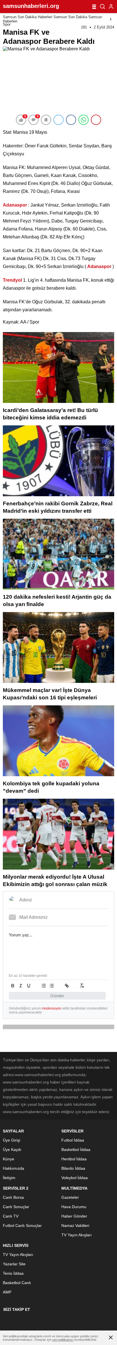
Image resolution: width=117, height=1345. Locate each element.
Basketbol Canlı (17, 1282)
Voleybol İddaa (74, 1177)
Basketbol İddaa (75, 1149)
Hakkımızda (13, 1168)
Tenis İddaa (13, 1273)
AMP (7, 1292)
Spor (7, 24)
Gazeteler (70, 1197)
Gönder (57, 995)
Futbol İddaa (72, 1140)
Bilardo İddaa (73, 1168)
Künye (8, 1159)
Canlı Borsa (13, 1197)
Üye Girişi (11, 1140)
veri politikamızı (63, 1339)
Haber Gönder (74, 1216)
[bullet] (52, 985)
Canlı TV (10, 1216)
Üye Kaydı (12, 1149)
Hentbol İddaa (74, 1159)
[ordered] (44, 985)
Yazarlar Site (14, 1264)
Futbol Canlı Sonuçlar (22, 1225)
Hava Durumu (73, 1206)
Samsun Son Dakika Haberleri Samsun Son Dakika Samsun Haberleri (52, 19)
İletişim (9, 1177)
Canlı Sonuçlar (16, 1206)
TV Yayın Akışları (76, 1235)
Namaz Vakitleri (75, 1225)
